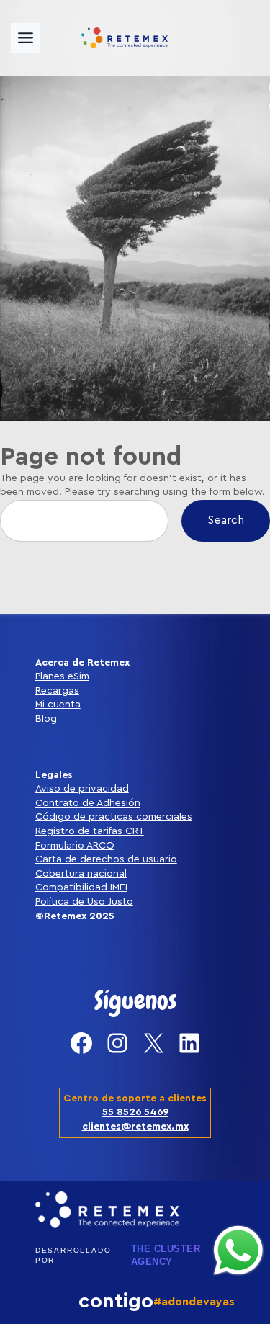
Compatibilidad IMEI (81, 887)
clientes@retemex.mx (135, 1127)
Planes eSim (62, 676)
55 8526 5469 (135, 1112)
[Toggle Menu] (25, 38)
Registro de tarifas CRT (89, 831)
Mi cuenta (58, 704)
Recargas (57, 691)
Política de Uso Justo (84, 902)
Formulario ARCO (74, 846)
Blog (46, 719)
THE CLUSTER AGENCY (166, 1255)
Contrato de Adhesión (87, 803)
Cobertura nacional (81, 874)
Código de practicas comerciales (113, 817)
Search (225, 520)
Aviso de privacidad (82, 789)
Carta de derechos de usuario (106, 859)
